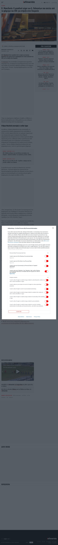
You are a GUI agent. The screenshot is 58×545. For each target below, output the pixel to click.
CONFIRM (18, 311)
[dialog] (29, 272)
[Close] (53, 228)
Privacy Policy (37, 316)
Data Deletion (21, 316)
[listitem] (29, 253)
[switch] (46, 256)
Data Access (29, 316)
